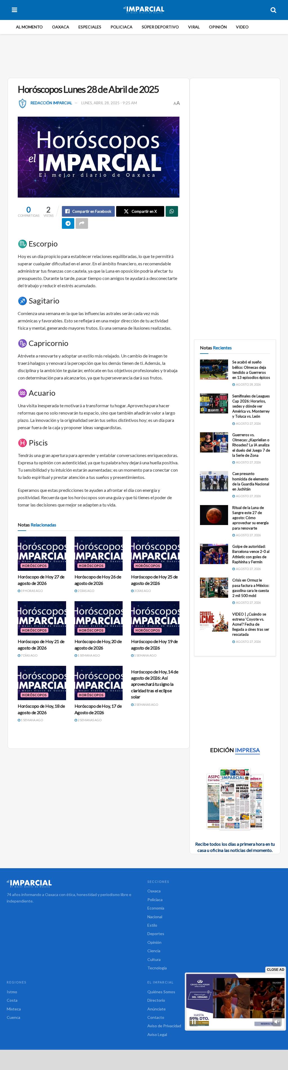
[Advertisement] (144, 55)
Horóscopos (34, 565)
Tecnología (157, 967)
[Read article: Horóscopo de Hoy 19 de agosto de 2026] (155, 618)
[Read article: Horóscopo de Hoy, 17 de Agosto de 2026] (99, 683)
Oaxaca (60, 26)
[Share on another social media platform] (82, 223)
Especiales (89, 26)
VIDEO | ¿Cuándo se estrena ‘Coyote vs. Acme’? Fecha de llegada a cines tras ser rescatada (250, 624)
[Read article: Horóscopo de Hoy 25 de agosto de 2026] (155, 554)
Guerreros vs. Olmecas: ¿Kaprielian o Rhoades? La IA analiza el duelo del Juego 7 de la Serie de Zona (251, 445)
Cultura (154, 959)
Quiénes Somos (161, 991)
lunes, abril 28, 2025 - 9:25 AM (109, 103)
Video (242, 26)
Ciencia (153, 950)
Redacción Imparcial (51, 103)
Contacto (155, 1017)
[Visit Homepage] (144, 10)
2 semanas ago (89, 720)
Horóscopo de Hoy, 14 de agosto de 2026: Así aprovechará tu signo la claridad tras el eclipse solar (154, 684)
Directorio (156, 1000)
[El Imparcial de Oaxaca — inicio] (74, 883)
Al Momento (29, 26)
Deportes (155, 933)
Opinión (218, 26)
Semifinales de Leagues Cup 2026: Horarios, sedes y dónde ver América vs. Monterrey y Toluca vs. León (251, 406)
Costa (12, 1000)
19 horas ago (31, 590)
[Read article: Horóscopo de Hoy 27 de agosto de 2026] (42, 554)
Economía (155, 908)
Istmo (12, 991)
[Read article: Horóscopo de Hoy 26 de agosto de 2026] (99, 554)
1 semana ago (88, 655)
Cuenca (13, 1017)
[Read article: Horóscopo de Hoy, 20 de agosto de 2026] (99, 618)
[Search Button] (273, 10)
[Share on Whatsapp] (172, 211)
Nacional (154, 916)
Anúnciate (156, 1008)
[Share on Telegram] (68, 223)
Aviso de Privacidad (164, 1025)
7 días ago (28, 655)
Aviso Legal (157, 1034)
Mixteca (14, 1008)
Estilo (152, 925)
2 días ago (85, 590)
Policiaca (121, 26)
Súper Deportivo (160, 26)
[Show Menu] (14, 10)
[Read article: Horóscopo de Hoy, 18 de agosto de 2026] (42, 683)
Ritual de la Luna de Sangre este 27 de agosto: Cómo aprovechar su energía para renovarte (250, 517)
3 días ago (142, 590)
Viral (194, 26)
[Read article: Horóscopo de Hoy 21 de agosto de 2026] (42, 618)
